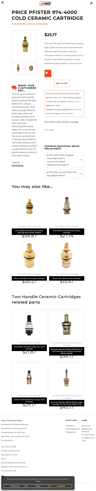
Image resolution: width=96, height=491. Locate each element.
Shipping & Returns (87, 430)
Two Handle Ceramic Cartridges (30, 23)
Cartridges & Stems (59, 343)
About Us (86, 426)
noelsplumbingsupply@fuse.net (60, 109)
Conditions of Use (88, 439)
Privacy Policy (88, 434)
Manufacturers (72, 429)
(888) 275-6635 (11, 455)
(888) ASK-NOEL (53, 105)
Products (70, 426)
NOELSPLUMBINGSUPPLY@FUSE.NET (13, 463)
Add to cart (62, 83)
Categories (71, 432)
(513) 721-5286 (11, 447)
